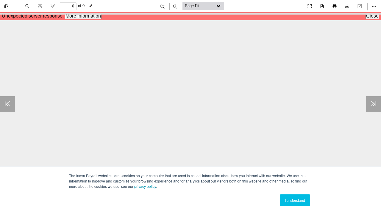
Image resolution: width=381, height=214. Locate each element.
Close (372, 15)
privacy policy (145, 186)
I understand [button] (295, 200)
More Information (83, 15)
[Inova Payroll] (296, 5)
